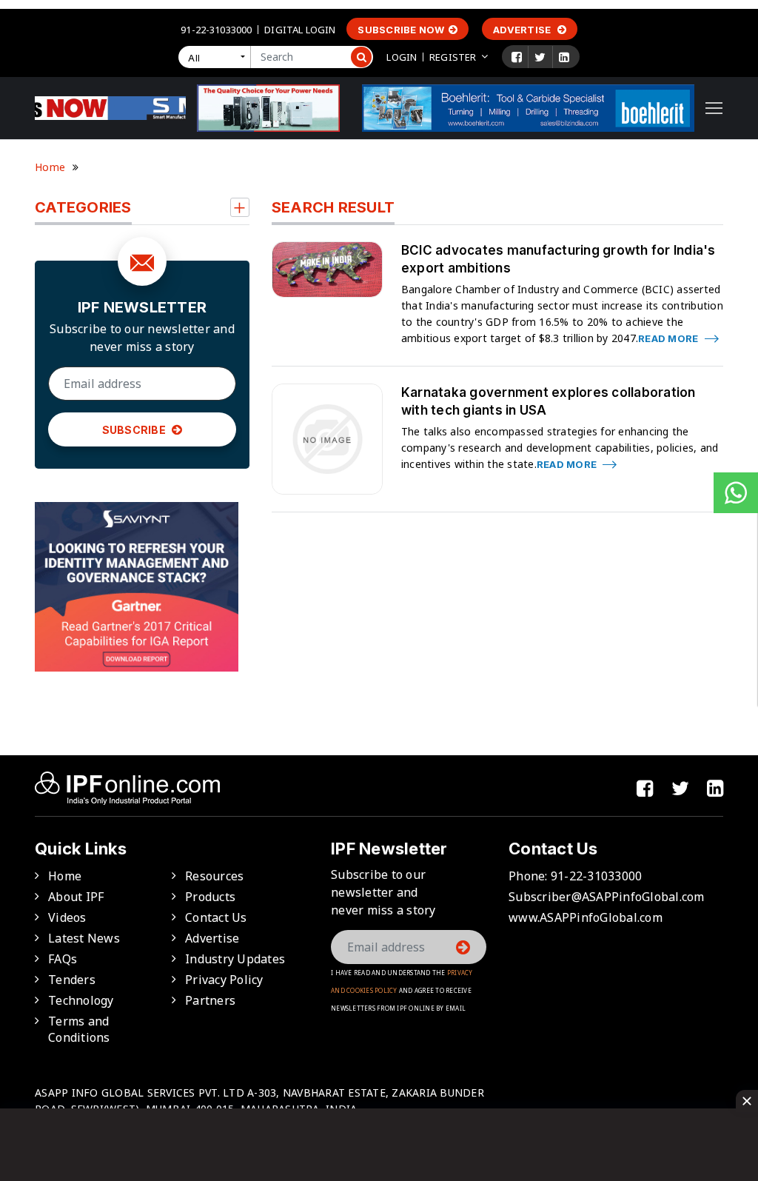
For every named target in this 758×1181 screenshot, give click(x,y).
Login (401, 57)
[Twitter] (540, 57)
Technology (81, 1000)
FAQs (62, 959)
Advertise (523, 30)
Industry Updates (235, 959)
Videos (67, 917)
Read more (669, 338)
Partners (210, 1000)
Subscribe (135, 430)
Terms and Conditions (79, 1029)
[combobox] (217, 57)
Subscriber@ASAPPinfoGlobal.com (607, 897)
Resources (214, 876)
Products (210, 897)
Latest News (84, 938)
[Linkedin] (564, 57)
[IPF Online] (110, 106)
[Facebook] (517, 57)
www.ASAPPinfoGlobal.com (586, 917)
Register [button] (452, 57)
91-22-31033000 (216, 29)
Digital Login (299, 29)
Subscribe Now (401, 30)
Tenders (71, 979)
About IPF (76, 897)
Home (50, 167)
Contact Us (216, 917)
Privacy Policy (224, 979)
